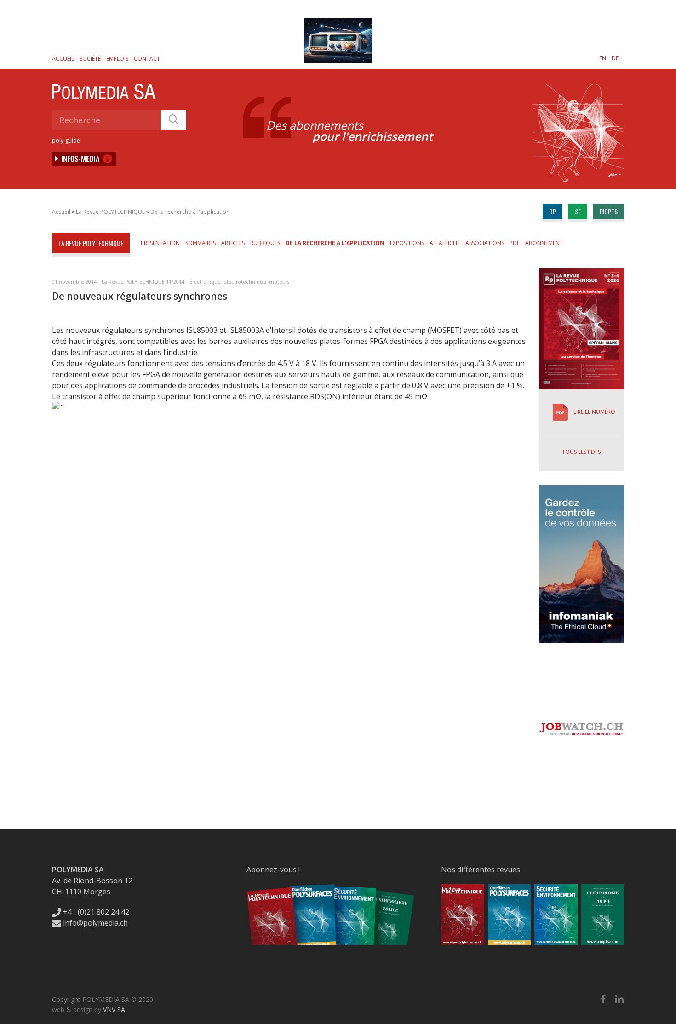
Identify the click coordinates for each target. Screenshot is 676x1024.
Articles (233, 243)
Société (90, 59)
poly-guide (66, 140)
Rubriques (265, 243)
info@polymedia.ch (95, 923)
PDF (515, 243)
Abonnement (544, 243)
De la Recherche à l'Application (335, 243)
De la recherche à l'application (189, 212)
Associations (484, 243)
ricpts (609, 211)
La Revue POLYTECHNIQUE (110, 212)
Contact (147, 59)
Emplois (117, 59)
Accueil (63, 59)
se (578, 211)
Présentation (160, 243)
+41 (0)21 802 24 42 (95, 912)
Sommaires (200, 243)
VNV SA (114, 1009)
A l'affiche (445, 243)
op (552, 211)
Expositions (407, 243)
